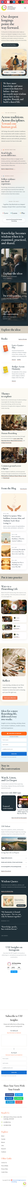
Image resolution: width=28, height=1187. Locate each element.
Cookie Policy (4, 1172)
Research (3, 1149)
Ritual (16, 476)
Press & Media (4, 1166)
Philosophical (5, 476)
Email (19, 1102)
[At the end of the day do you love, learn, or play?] (14, 607)
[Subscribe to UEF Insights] (24, 1183)
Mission (3, 1142)
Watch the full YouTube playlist (19, 818)
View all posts (23, 489)
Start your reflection (10, 698)
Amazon (14, 359)
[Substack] (17, 2)
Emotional (6, 478)
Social (24, 476)
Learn (14, 72)
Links (2, 1145)
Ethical (20, 476)
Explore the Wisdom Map (7, 891)
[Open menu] (25, 8)
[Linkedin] (14, 2)
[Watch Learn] (7, 627)
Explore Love (17, 620)
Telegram (11, 1102)
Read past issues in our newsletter (14, 1055)
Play (22, 72)
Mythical (11, 476)
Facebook (10, 1094)
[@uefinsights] (9, 964)
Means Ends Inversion (16, 440)
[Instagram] (8, 2)
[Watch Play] (7, 635)
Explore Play (17, 637)
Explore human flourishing (10, 45)
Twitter (20, 1094)
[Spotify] (22, 2)
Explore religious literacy (8, 169)
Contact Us (4, 1162)
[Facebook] (2, 2)
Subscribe (14, 754)
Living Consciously (6, 443)
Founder (3, 1139)
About (2, 1136)
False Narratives (5, 440)
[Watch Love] (7, 619)
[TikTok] (11, 2)
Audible (19, 359)
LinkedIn (10, 1098)
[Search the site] (25, 2)
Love (7, 72)
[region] (14, 805)
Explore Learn (17, 628)
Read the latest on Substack (14, 1033)
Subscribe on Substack (15, 733)
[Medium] (20, 2)
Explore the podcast (6, 871)
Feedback (3, 1152)
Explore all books (23, 339)
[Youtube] (5, 2)
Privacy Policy (4, 1169)
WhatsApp (19, 1098)
